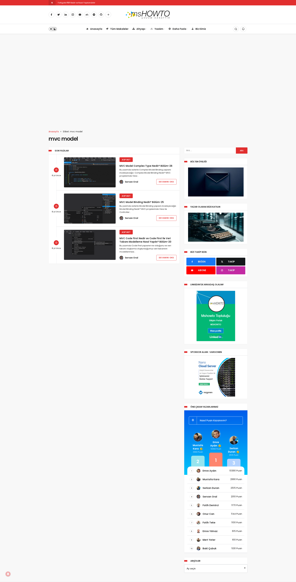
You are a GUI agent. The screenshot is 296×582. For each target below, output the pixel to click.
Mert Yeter (209, 539)
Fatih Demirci (211, 505)
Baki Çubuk (209, 548)
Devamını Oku (166, 181)
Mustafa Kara (198, 447)
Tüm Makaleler (119, 29)
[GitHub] (101, 15)
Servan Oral (131, 181)
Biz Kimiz (200, 29)
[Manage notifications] (8, 574)
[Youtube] (80, 15)
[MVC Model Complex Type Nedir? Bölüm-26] (90, 172)
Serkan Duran (233, 450)
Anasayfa (96, 29)
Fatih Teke (209, 522)
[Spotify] (94, 15)
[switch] (53, 29)
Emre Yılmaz (210, 531)
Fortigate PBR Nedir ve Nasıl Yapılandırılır (76, 2)
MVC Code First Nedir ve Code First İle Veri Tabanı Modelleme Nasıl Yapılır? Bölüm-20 (145, 240)
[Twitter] (59, 15)
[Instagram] (73, 15)
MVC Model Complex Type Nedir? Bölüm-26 (145, 165)
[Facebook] (51, 15)
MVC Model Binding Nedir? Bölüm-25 (141, 202)
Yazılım (158, 29)
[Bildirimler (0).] (243, 29)
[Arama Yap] (236, 29)
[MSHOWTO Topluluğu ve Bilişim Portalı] (148, 14)
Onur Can (208, 514)
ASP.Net (126, 159)
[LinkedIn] (66, 15)
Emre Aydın (214, 444)
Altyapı (140, 29)
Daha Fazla (179, 29)
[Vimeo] (108, 15)
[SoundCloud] (87, 15)
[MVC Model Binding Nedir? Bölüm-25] (90, 209)
